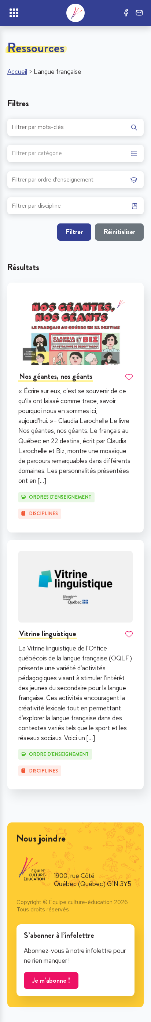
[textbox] (37, 154)
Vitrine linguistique (47, 633)
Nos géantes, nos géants (55, 376)
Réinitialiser (119, 232)
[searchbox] (69, 182)
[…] (42, 481)
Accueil (17, 72)
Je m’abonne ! (51, 980)
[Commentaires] (139, 12)
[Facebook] (126, 12)
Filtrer (74, 232)
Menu (13, 13)
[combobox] (75, 153)
